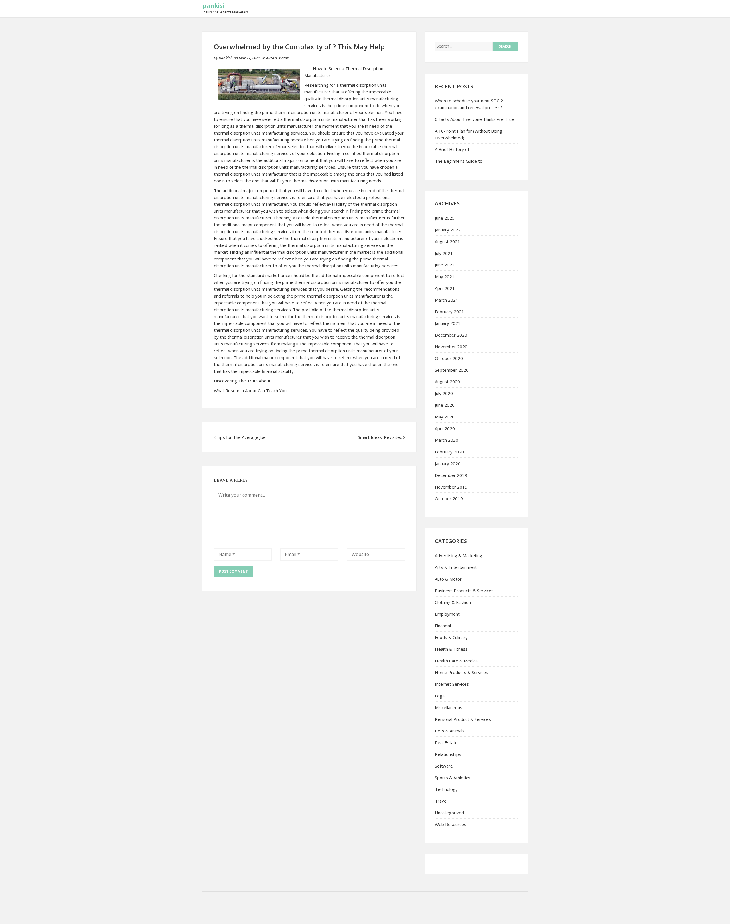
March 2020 (446, 440)
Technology (446, 789)
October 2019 (449, 498)
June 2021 (445, 265)
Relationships (448, 754)
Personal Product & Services (463, 719)
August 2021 (447, 241)
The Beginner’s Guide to (458, 161)
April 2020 (445, 428)
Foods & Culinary (451, 637)
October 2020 (449, 358)
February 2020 (449, 452)
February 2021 (449, 311)
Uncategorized (449, 812)
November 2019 (451, 487)
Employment (447, 614)
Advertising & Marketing (458, 555)
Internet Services (452, 684)
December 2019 (451, 475)
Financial (443, 625)
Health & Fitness (451, 649)
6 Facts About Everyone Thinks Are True (474, 119)
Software (444, 766)
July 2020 (444, 393)
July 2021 (444, 253)
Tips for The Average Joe (241, 437)
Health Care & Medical (456, 661)
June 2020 (445, 405)
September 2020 (452, 370)
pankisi (214, 5)
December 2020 (451, 335)
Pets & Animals (450, 731)
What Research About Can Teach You (250, 390)
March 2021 (446, 300)
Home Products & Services (461, 672)
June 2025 (445, 218)
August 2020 (447, 381)
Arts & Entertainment (456, 567)
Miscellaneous (448, 707)
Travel (441, 801)
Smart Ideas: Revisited (380, 437)
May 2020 (445, 417)
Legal (440, 696)
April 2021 (445, 288)
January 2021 (448, 323)
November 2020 (451, 346)
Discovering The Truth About (242, 381)
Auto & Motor (277, 57)
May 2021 (445, 276)
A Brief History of (452, 149)
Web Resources (450, 824)
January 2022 (448, 230)
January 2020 (448, 463)
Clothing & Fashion (453, 602)
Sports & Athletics (452, 777)
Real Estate (446, 742)
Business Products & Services (464, 590)
